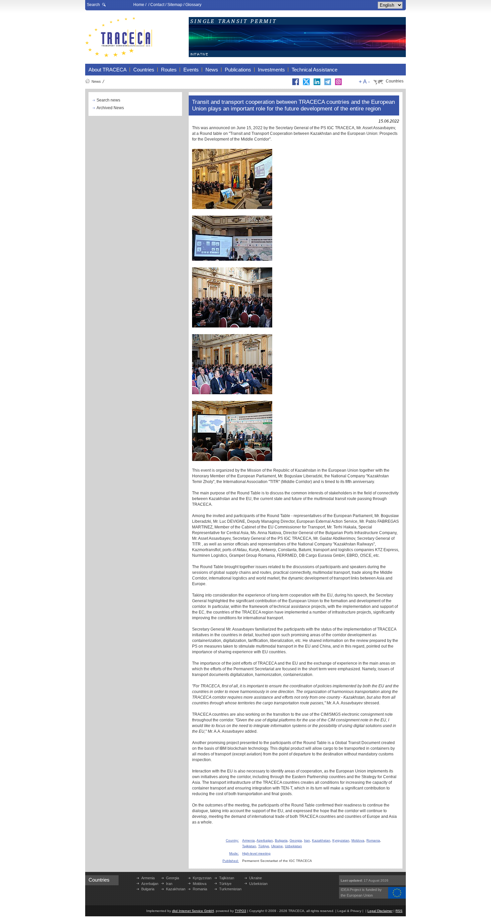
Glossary (193, 4)
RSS (398, 911)
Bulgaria (281, 840)
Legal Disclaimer (379, 911)
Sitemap (174, 4)
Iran (307, 840)
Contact (157, 4)
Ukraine (277, 846)
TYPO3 (240, 911)
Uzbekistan (293, 846)
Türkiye (263, 846)
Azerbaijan (265, 840)
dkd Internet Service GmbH (193, 911)
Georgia (296, 840)
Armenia (248, 840)
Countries (394, 81)
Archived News (110, 107)
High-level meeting (256, 853)
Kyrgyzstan (340, 840)
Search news (108, 100)
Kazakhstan (321, 840)
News (96, 81)
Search (93, 4)
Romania (373, 840)
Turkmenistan (230, 889)
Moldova (357, 840)
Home (138, 4)
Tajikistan (249, 846)
